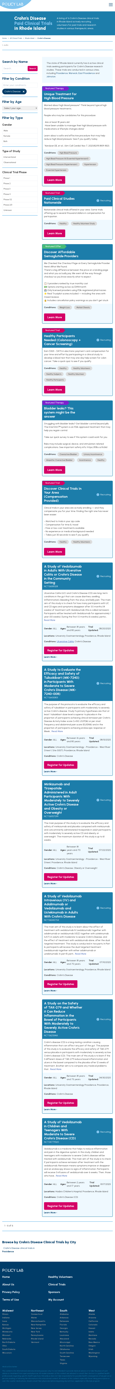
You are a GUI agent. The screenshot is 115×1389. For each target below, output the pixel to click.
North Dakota (8, 1342)
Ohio (4, 1346)
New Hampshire (38, 1324)
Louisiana (64, 1335)
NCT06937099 (51, 816)
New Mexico (94, 1342)
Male (6, 130)
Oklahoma (65, 1349)
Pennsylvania (37, 1335)
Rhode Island (37, 1339)
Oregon (92, 1346)
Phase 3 (7, 189)
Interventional (10, 157)
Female (7, 136)
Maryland (64, 1339)
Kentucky (64, 1332)
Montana (92, 1335)
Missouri (6, 1335)
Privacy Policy (11, 1292)
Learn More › (50, 657)
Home (6, 1277)
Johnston (51, 76)
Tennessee (65, 1356)
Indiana (6, 1317)
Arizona (92, 1317)
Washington (94, 1353)
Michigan (6, 1328)
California (93, 1321)
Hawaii (91, 1328)
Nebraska (6, 1339)
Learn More (54, 180)
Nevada (92, 1339)
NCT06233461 (51, 1035)
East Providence (86, 73)
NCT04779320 (51, 1142)
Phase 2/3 (8, 205)
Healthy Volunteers (60, 1277)
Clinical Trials (56, 1284)
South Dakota (8, 1349)
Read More (49, 620)
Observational (10, 162)
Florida (63, 1324)
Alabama (64, 1314)
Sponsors (54, 1292)
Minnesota (7, 1332)
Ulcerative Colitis (65, 641)
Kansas (5, 1324)
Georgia (64, 1328)
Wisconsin (7, 1353)
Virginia (63, 1363)
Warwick (73, 73)
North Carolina (67, 1346)
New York (35, 1332)
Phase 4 (7, 194)
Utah (90, 1349)
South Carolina (67, 1353)
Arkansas (64, 1317)
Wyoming (92, 1356)
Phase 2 (7, 183)
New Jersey (36, 1328)
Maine (34, 1317)
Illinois (5, 1314)
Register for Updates (60, 650)
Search (32, 68)
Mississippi (65, 1342)
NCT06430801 (51, 697)
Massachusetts (38, 1321)
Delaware (64, 1321)
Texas (62, 1360)
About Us (8, 1284)
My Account (56, 1299)
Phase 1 (7, 178)
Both (5, 141)
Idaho (91, 1332)
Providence (62, 73)
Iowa (4, 1321)
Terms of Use (10, 1299)
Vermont (35, 1342)
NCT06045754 (51, 920)
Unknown (8, 210)
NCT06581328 (51, 586)
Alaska (91, 1314)
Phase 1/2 (8, 199)
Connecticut (36, 1314)
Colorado (92, 1324)
